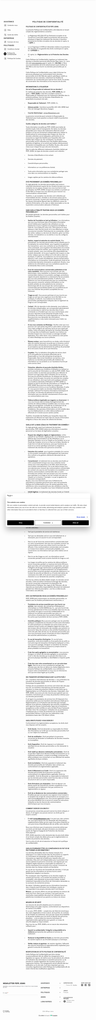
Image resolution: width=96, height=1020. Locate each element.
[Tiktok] (89, 985)
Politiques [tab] (45, 992)
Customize (46, 523)
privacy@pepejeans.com (52, 113)
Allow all (75, 523)
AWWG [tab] (43, 997)
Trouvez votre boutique (70, 1001)
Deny (20, 523)
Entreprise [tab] (45, 988)
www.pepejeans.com (38, 63)
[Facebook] (86, 985)
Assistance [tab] (45, 983)
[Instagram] (82, 985)
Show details (81, 517)
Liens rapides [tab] (46, 1001)
